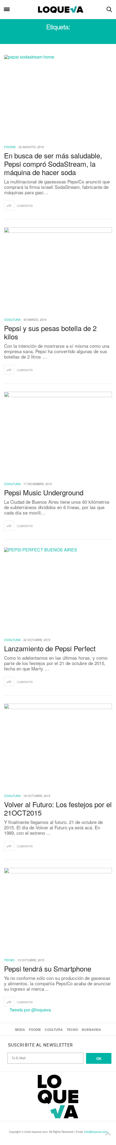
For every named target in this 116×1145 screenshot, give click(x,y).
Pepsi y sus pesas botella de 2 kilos (50, 332)
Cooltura (12, 319)
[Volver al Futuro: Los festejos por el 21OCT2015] (58, 745)
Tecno (9, 960)
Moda (20, 1029)
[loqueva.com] (58, 9)
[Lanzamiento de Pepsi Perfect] (58, 589)
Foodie (10, 147)
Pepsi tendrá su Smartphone (47, 968)
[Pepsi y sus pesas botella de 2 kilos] (58, 268)
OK (98, 1058)
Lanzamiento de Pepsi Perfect (49, 648)
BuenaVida (91, 1029)
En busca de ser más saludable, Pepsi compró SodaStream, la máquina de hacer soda (53, 163)
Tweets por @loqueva (30, 1010)
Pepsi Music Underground (43, 492)
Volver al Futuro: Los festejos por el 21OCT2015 (58, 808)
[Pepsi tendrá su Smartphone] (58, 909)
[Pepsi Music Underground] (58, 433)
